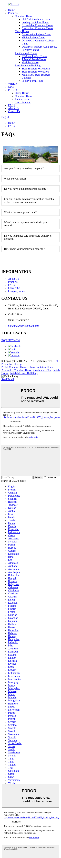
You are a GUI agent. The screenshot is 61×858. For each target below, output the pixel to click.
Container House (24, 16)
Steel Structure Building (27, 65)
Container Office (42, 370)
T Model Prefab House (34, 59)
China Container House (41, 367)
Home (11, 9)
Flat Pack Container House (36, 19)
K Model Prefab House (34, 56)
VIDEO (12, 83)
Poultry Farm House (32, 80)
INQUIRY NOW (10, 340)
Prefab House (22, 99)
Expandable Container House (37, 25)
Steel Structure (22, 102)
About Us (13, 108)
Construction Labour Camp (36, 34)
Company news (16, 291)
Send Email (7, 379)
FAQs (11, 125)
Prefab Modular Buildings (23, 373)
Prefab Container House (14, 367)
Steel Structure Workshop (35, 71)
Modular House (30, 62)
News (11, 86)
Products (12, 13)
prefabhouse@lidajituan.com (23, 325)
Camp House (22, 31)
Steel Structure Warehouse (36, 68)
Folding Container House (35, 22)
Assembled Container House (16, 370)
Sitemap (17, 364)
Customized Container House (37, 28)
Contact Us (14, 111)
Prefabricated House (26, 53)
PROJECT (14, 89)
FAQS (11, 105)
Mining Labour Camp (33, 37)
